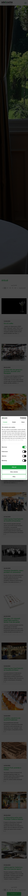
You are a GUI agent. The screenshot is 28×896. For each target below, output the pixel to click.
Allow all (14, 467)
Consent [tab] (5, 422)
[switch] (24, 451)
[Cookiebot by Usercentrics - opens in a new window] (20, 418)
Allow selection (14, 472)
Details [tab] (14, 422)
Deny (14, 476)
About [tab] (23, 422)
